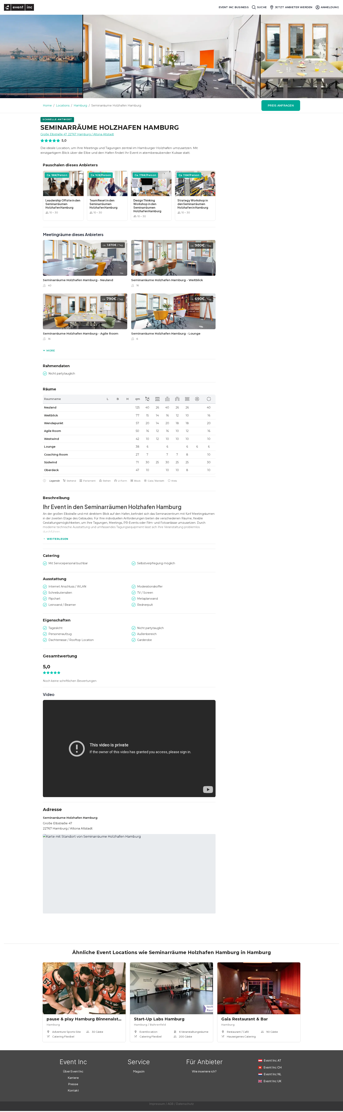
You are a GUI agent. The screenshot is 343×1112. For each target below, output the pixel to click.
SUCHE (262, 7)
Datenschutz (185, 1104)
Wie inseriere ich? (204, 1071)
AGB (170, 1104)
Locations (62, 105)
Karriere (73, 1077)
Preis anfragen (281, 105)
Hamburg (80, 105)
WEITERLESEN (57, 538)
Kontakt (73, 1090)
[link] (85, 264)
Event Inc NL (272, 1074)
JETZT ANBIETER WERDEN (293, 7)
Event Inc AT (272, 1060)
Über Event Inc (73, 1071)
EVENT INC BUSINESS (234, 7)
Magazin (139, 1071)
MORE (50, 350)
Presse (73, 1084)
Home (47, 105)
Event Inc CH (273, 1067)
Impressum (157, 1104)
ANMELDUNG (330, 7)
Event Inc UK (272, 1081)
